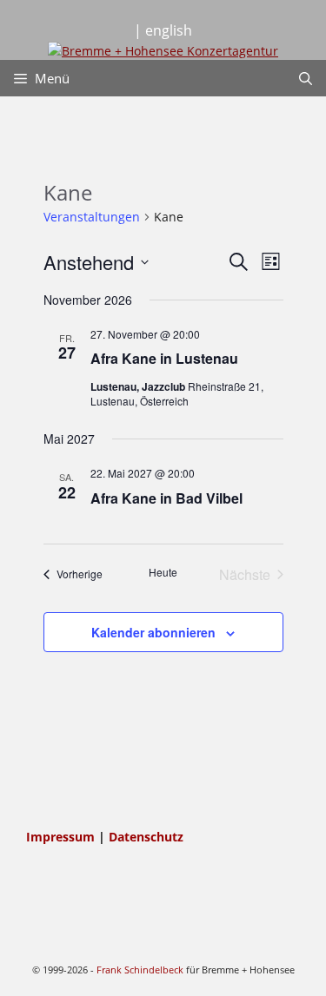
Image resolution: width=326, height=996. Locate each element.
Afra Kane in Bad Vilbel (166, 498)
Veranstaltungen (91, 216)
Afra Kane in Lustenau (164, 358)
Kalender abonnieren (153, 632)
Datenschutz (146, 836)
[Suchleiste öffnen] (305, 78)
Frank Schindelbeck (139, 969)
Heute (163, 572)
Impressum (62, 836)
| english (163, 30)
